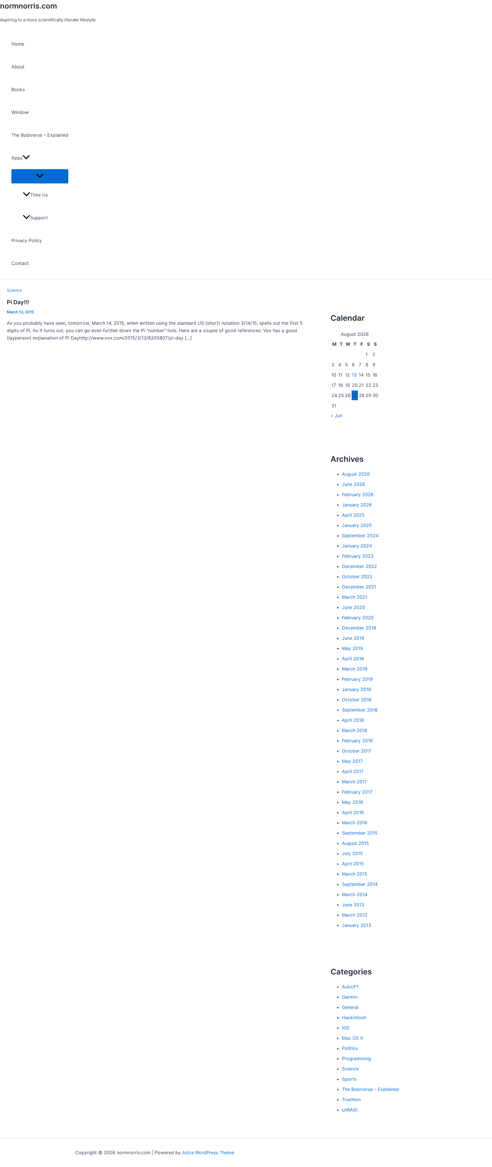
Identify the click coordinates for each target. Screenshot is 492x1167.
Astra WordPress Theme (208, 1152)
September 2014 (360, 884)
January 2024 (357, 546)
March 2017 (354, 781)
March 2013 (354, 915)
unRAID (350, 1110)
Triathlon (351, 1099)
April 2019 (353, 658)
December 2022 (359, 566)
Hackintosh (354, 1017)
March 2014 (354, 894)
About (17, 67)
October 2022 (357, 576)
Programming (356, 1058)
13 (354, 375)
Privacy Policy (26, 240)
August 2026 (356, 474)
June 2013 (353, 905)
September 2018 (360, 710)
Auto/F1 (350, 987)
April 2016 (353, 812)
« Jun (336, 415)
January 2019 (356, 689)
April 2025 (353, 515)
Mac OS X (352, 1038)
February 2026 (358, 494)
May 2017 (352, 761)
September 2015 (360, 833)
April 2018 (353, 720)
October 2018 (357, 699)
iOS (345, 1028)
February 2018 (357, 740)
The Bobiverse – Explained (39, 135)
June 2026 (353, 484)
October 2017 (356, 751)
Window (20, 112)
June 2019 (353, 638)
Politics (350, 1048)
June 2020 (353, 607)
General (350, 1007)
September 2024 (360, 535)
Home (17, 44)
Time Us (39, 195)
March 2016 (354, 822)
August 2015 (355, 843)
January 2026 (357, 505)
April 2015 (353, 863)
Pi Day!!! (18, 302)
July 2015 (352, 853)
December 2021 (359, 587)
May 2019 (352, 648)
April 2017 (353, 771)
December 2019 (359, 628)
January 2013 (356, 925)
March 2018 (354, 730)
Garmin (349, 997)
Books (18, 89)
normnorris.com (28, 5)
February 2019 (357, 679)
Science (14, 290)
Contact (20, 263)
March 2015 (354, 874)
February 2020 (358, 617)
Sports (349, 1079)
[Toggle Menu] (39, 176)
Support (39, 217)
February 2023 (358, 556)
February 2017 (357, 792)
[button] (26, 157)
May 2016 (352, 802)
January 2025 (357, 525)
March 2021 (354, 597)
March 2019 (354, 669)
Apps (16, 158)
